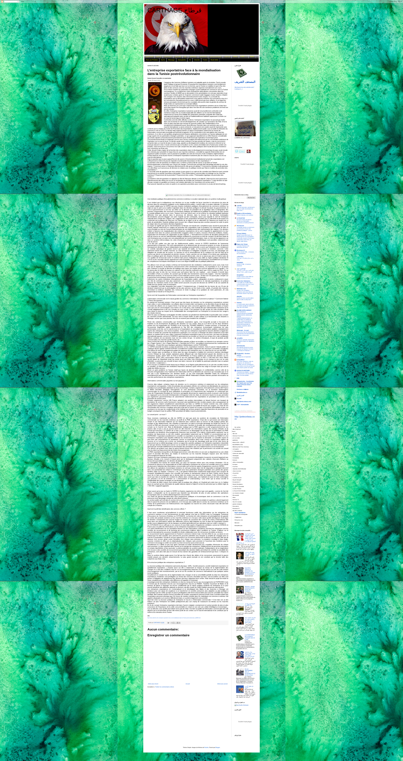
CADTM (239, 205)
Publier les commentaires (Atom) (164, 687)
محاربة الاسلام (168, 56)
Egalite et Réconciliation (244, 213)
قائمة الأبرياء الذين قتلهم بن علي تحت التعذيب (249, 554)
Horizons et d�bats (243, 389)
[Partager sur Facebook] (178, 623)
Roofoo (206, 747)
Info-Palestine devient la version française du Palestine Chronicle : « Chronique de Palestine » (245, 349)
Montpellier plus (238, 525)
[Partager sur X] (176, 623)
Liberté (235, 56)
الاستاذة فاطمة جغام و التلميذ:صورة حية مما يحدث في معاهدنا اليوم (250, 620)
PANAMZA (240, 262)
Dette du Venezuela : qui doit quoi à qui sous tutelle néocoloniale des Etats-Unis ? (245, 209)
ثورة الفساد (158, 56)
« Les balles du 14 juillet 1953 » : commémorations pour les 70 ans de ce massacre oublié (245, 284)
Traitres (205, 60)
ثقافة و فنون (178, 56)
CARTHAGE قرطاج (174, 10)
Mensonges (171, 60)
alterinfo (239, 296)
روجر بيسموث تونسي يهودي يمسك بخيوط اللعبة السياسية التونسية (250, 654)
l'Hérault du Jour (239, 520)
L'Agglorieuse (238, 517)
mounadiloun (240, 359)
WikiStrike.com (241, 289)
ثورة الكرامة (227, 56)
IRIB (238, 378)
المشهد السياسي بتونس (215, 56)
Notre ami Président (152, 60)
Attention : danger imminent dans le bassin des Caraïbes (250, 589)
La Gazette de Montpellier (241, 514)
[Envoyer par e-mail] (172, 623)
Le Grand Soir (241, 218)
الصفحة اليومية (149, 56)
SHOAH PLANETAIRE (243, 370)
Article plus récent (153, 684)
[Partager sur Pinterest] (180, 623)
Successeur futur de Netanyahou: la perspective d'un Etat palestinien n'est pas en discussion (245, 333)
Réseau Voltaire (241, 233)
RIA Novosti (240, 225)
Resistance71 (241, 250)
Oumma (239, 302)
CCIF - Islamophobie (243, 404)
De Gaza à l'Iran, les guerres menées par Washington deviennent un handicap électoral (245, 221)
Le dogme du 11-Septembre (244, 356)
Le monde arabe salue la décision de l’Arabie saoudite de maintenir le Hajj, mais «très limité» (245, 306)
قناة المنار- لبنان (241, 269)
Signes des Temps (242, 244)
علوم (185, 56)
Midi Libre (237, 522)
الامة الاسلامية (203, 56)
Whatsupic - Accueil (243, 330)
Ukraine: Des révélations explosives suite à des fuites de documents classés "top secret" (245, 292)
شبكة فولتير (240, 256)
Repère (252, 56)
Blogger (217, 747)
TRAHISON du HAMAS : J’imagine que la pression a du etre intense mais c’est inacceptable (245, 373)
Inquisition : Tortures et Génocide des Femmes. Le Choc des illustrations (250, 571)
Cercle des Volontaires (243, 281)
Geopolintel (240, 275)
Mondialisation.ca (242, 392)
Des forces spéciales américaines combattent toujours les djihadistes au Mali (245, 341)
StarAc (163, 60)
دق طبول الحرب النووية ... (249, 686)
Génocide (197, 60)
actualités (240, 338)
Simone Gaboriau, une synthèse (245, 215)
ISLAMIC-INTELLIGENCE (244, 310)
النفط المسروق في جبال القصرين (250, 604)
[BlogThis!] (174, 623)
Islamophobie (182, 60)
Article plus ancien (222, 684)
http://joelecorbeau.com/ (244, 401)
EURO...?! (243, 56)
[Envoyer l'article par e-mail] (168, 622)
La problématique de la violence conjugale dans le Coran (250, 637)
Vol (190, 60)
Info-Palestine (241, 346)
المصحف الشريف (245, 81)
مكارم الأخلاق (193, 56)
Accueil (188, 684)
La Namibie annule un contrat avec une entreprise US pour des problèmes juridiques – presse (245, 229)
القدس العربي (240, 395)
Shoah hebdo (214, 60)
